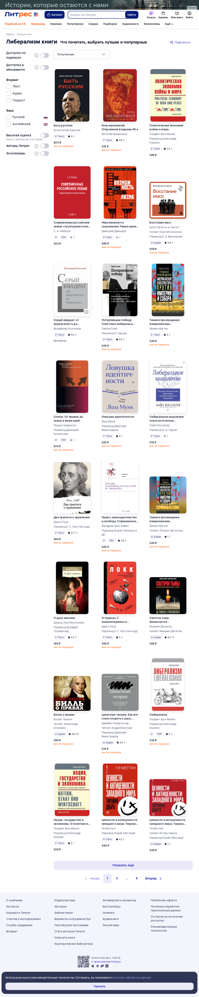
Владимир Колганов (67, 328)
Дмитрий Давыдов (114, 231)
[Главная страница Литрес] (21, 15)
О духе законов (64, 618)
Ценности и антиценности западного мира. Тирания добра (120, 822)
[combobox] (96, 14)
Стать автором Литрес (69, 931)
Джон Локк (61, 522)
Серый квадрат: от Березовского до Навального (66, 322)
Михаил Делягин (160, 626)
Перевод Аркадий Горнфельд (66, 629)
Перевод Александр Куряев (162, 140)
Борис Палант (63, 719)
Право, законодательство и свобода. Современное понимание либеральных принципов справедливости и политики (119, 519)
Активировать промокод (119, 900)
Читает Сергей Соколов (165, 232)
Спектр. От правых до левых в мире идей (68, 418)
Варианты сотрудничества (72, 919)
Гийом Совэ (109, 328)
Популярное (75, 24)
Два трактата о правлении (72, 517)
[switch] (44, 55)
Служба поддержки (19, 925)
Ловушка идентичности (118, 416)
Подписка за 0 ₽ (15, 24)
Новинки (56, 24)
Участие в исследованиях (23, 919)
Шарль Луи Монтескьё (69, 622)
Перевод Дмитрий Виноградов (114, 428)
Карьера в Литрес (18, 912)
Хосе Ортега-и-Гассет (164, 227)
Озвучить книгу (65, 937)
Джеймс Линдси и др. (116, 723)
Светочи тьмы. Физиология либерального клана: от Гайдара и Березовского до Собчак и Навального (166, 620)
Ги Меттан (108, 828)
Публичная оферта (164, 900)
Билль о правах (64, 714)
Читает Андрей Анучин (117, 728)
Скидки (93, 24)
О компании (14, 900)
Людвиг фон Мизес (162, 134)
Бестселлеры (111, 906)
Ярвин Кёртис (158, 328)
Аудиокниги (130, 24)
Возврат (12, 931)
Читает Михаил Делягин (165, 631)
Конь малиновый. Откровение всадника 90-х (120, 127)
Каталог (57, 15)
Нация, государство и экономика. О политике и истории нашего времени (71, 822)
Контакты (12, 906)
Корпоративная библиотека (73, 944)
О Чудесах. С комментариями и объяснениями (114, 620)
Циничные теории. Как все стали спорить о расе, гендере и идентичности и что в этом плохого (120, 716)
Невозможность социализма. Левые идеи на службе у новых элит (119, 224)
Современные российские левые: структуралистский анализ (72, 224)
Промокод (38, 24)
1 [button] (107, 878)
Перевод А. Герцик (114, 333)
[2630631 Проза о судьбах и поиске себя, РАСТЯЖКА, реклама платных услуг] (99, 5)
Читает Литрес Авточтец (166, 530)
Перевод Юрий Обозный (118, 833)
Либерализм (158, 714)
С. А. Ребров (62, 231)
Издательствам (64, 900)
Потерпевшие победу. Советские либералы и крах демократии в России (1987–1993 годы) (118, 322)
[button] (154, 878)
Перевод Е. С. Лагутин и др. (72, 526)
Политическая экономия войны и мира (166, 127)
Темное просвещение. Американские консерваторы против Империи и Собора (164, 322)
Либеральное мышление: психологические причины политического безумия (166, 419)
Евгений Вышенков (114, 134)
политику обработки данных (131, 977)
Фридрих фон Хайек (115, 526)
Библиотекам (63, 912)
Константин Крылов (67, 130)
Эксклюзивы (152, 24)
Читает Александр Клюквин (66, 726)
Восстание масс (160, 222)
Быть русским (63, 125)
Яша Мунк (108, 421)
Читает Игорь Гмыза (163, 833)
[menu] (82, 54)
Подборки (110, 24)
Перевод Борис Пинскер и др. (119, 532)
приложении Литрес (107, 961)
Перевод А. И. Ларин (163, 430)
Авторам (60, 906)
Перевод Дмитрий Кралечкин (66, 432)
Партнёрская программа (71, 925)
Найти (131, 15)
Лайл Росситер (159, 425)
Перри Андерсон (65, 425)
